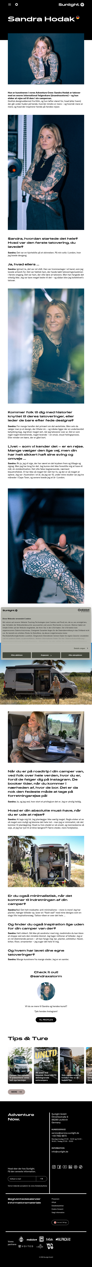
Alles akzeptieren (75, 655)
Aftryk (54, 1202)
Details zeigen (79, 648)
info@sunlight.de (60, 1151)
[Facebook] (59, 1167)
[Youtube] (65, 1167)
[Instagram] (54, 1167)
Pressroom (55, 1199)
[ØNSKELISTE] (16, 4)
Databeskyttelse (58, 1206)
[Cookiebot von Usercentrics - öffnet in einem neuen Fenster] (79, 610)
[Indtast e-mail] (22, 1180)
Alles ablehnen (17, 655)
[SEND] (41, 1178)
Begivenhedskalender (24, 1199)
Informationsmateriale (24, 1202)
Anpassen (45, 655)
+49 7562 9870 (59, 1135)
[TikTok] (80, 1167)
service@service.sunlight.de (65, 1132)
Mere (14, 1092)
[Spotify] (75, 1167)
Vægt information (58, 1212)
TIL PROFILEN (46, 1019)
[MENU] (9, 4)
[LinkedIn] (70, 1167)
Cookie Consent (57, 1209)
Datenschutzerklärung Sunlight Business (20, 641)
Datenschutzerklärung (75, 638)
